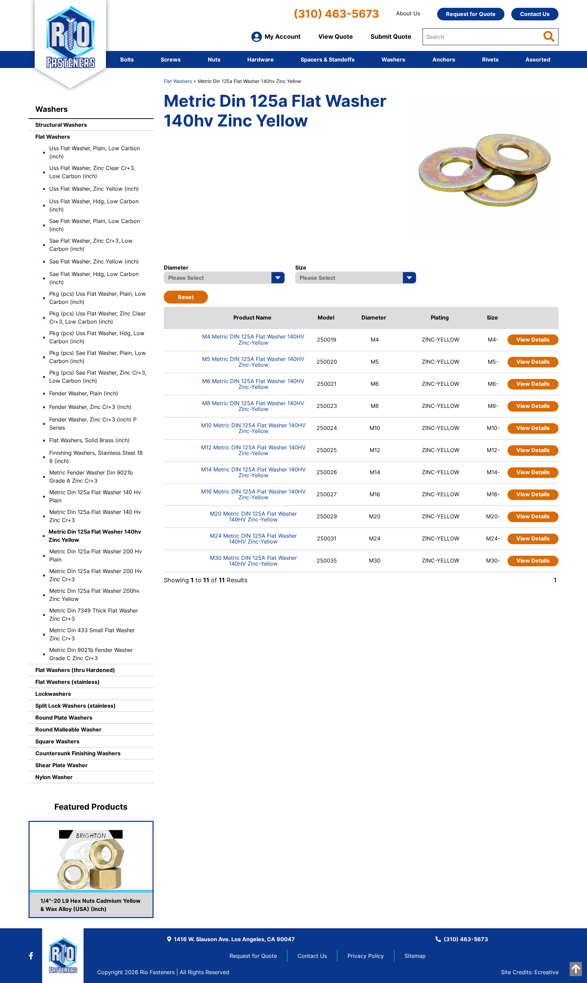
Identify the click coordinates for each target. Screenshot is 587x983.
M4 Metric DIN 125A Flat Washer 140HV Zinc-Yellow (253, 339)
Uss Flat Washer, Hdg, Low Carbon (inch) (94, 205)
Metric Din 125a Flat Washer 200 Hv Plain (95, 555)
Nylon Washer (54, 777)
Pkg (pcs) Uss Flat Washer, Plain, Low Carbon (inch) (97, 297)
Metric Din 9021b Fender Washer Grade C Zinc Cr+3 (91, 653)
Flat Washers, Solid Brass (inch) (89, 440)
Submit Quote (391, 36)
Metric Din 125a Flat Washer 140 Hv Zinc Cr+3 (95, 515)
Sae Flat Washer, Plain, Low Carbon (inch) (94, 225)
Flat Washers (52, 136)
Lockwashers (53, 693)
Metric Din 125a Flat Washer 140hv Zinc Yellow (95, 535)
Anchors (443, 59)
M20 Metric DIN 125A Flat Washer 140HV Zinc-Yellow (253, 516)
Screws (171, 59)
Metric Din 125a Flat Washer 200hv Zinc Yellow (94, 594)
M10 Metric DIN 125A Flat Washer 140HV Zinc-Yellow (253, 428)
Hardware (260, 59)
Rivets (490, 59)
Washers (393, 59)
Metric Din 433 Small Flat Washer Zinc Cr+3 (92, 634)
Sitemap (415, 955)
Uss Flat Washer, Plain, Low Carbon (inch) (94, 152)
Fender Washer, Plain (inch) (83, 393)
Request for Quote (471, 14)
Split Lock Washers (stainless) (75, 705)
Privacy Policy (366, 955)
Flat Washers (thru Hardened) (75, 670)
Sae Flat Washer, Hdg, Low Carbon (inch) (94, 278)
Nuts (214, 59)
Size (492, 317)
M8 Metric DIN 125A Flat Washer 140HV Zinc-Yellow (253, 406)
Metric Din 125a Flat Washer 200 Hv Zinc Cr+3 (95, 575)
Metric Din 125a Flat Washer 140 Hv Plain (95, 496)
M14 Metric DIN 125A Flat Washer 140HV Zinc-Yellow (253, 472)
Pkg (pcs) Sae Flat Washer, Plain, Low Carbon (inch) (97, 356)
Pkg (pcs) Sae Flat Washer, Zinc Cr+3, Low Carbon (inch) (97, 376)
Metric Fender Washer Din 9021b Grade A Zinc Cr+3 (91, 476)
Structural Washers (61, 124)
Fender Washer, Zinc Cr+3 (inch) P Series (93, 423)
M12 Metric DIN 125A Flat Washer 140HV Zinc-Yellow (253, 450)
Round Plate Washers (63, 717)
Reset (186, 297)
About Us (408, 13)
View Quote (335, 36)
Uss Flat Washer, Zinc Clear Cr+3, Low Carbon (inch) (92, 172)
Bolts (127, 59)
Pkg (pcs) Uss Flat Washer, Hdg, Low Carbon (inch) (96, 337)
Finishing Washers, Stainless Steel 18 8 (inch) (96, 456)
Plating (440, 317)
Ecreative (546, 972)
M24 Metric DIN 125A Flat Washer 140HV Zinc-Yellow (253, 538)
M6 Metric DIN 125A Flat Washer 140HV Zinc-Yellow (253, 384)
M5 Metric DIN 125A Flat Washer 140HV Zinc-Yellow (253, 362)
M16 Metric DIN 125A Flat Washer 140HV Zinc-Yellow (253, 494)
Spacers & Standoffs (328, 59)
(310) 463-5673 (336, 13)
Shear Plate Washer (61, 765)
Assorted (538, 59)
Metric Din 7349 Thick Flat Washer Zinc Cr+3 (93, 614)
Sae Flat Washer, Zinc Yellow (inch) (94, 261)
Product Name (252, 317)
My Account (283, 36)
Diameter (373, 317)
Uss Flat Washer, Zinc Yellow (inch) (94, 188)
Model (326, 317)
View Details (533, 339)
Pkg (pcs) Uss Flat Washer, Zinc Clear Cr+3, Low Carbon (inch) (97, 317)
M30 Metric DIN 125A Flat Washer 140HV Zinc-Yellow (253, 560)
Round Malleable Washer (68, 729)
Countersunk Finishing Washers (78, 753)
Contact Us (535, 14)
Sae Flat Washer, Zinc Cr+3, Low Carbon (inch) (90, 244)
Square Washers (57, 741)
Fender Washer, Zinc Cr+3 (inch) (90, 406)
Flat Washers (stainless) (67, 681)
